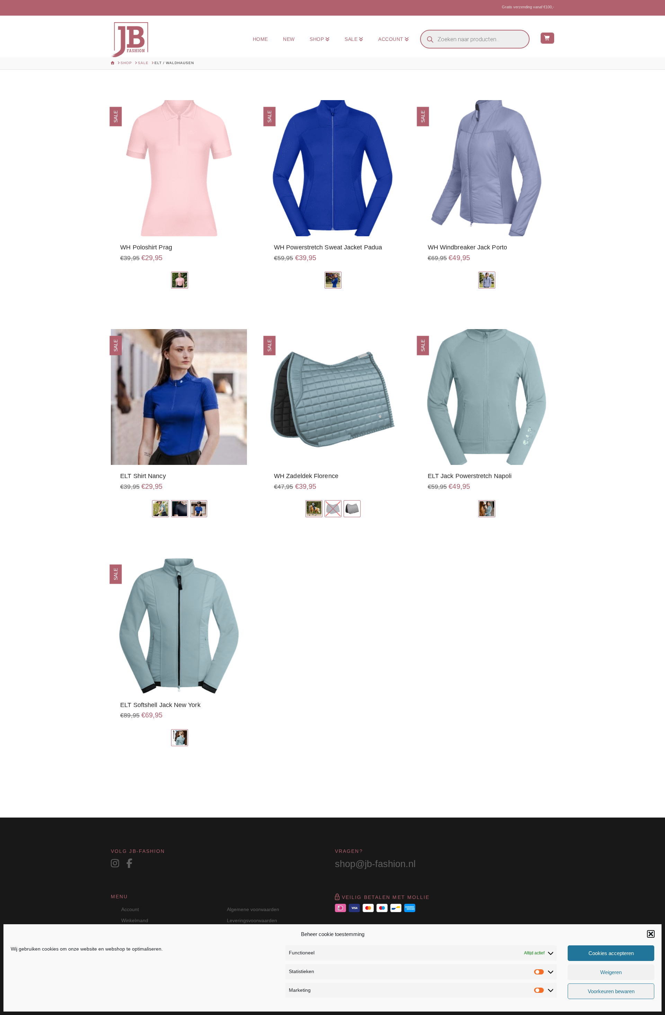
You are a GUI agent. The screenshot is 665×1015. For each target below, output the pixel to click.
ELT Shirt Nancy (143, 476)
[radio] (179, 280)
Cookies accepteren (611, 953)
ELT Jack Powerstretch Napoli (470, 476)
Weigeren (611, 972)
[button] (650, 933)
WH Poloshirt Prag (146, 247)
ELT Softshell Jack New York (160, 704)
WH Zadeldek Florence (306, 476)
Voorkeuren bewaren (611, 991)
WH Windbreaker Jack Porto (467, 247)
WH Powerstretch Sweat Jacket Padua (328, 247)
